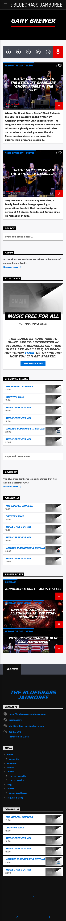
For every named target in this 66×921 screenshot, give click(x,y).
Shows (10, 767)
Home (10, 754)
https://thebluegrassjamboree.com (27, 714)
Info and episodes (33, 363)
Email (30, 353)
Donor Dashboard (18, 793)
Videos (29, 65)
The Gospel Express (19, 386)
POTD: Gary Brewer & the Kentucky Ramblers (33, 171)
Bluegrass (10, 582)
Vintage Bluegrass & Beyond (25, 428)
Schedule (11, 763)
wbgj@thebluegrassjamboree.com (26, 726)
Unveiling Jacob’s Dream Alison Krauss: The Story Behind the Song (33, 613)
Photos (30, 153)
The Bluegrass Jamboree (33, 4)
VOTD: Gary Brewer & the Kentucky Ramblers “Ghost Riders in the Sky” (33, 84)
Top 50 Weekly (17, 780)
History (38, 603)
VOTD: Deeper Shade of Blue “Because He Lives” (33, 640)
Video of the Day (14, 65)
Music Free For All (18, 407)
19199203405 (15, 720)
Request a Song (15, 797)
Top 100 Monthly (17, 776)
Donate (10, 788)
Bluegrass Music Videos (18, 603)
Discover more (11, 267)
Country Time (14, 397)
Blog (9, 784)
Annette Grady (13, 104)
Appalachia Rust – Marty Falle (33, 588)
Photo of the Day (14, 153)
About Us (14, 759)
